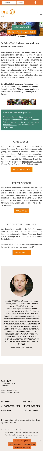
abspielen (21, 36)
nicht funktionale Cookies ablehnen (22, 444)
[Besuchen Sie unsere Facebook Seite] (35, 3)
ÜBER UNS (6, 411)
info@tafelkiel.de (10, 125)
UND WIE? (21, 210)
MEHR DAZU (21, 252)
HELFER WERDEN (31, 406)
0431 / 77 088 (12, 390)
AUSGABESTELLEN (10, 406)
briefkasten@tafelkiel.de (32, 162)
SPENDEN (5, 401)
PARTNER (27, 401)
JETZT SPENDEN (21, 169)
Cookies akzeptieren (22, 441)
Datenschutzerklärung (22, 447)
